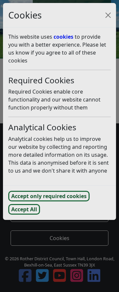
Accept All (24, 209)
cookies (63, 36)
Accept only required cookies (49, 196)
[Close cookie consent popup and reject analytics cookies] (108, 15)
